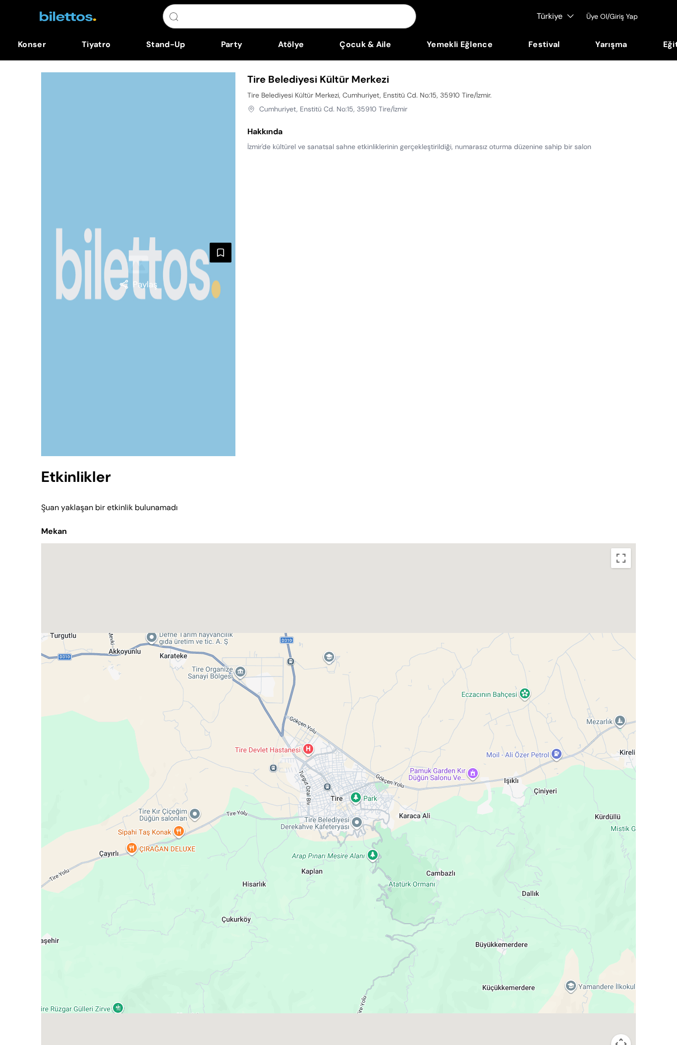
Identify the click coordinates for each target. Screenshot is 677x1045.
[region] (138, 284)
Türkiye (550, 16)
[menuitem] (32, 44)
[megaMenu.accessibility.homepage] (68, 16)
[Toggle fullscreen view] (621, 558)
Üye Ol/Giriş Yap (612, 16)
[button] (338, 793)
